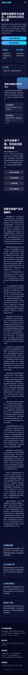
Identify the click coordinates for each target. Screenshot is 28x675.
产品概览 (4, 665)
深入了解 (15, 665)
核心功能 (20, 665)
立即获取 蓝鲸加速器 (14, 38)
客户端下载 (9, 665)
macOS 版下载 (14, 178)
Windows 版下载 (14, 172)
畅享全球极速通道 (14, 43)
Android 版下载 (14, 189)
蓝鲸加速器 (8, 670)
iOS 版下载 (14, 183)
